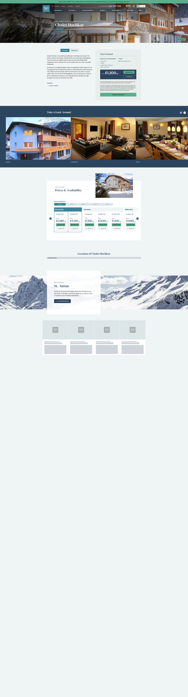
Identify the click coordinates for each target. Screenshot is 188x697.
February (84, 204)
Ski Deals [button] (102, 10)
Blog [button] (140, 10)
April (107, 204)
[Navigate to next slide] (184, 112)
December (60, 204)
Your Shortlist (56, 6)
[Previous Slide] (50, 215)
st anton (67, 21)
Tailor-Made (130, 10)
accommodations (76, 21)
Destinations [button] (57, 10)
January (72, 204)
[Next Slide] (137, 215)
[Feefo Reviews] (141, 6)
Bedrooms (74, 50)
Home (56, 21)
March (95, 204)
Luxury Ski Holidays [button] (87, 10)
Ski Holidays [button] (71, 10)
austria (61, 21)
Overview (65, 50)
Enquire (63, 6)
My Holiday (70, 6)
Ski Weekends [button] (115, 10)
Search (78, 6)
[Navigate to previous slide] (181, 112)
